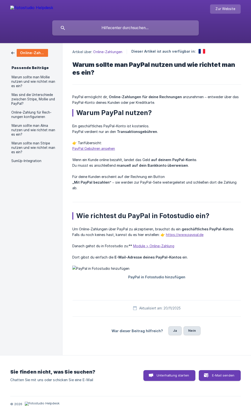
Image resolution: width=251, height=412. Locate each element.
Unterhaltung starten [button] (173, 375)
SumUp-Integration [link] (26, 161)
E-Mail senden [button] (223, 375)
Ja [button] (175, 330)
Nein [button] (192, 330)
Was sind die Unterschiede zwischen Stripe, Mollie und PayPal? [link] (33, 99)
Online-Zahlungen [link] (107, 52)
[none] (31, 8)
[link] (29, 52)
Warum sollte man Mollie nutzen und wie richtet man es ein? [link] (33, 81)
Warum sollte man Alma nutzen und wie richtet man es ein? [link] (33, 130)
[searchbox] (125, 27)
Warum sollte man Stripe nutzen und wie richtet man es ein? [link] (33, 147)
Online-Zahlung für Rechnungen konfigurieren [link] (31, 114)
